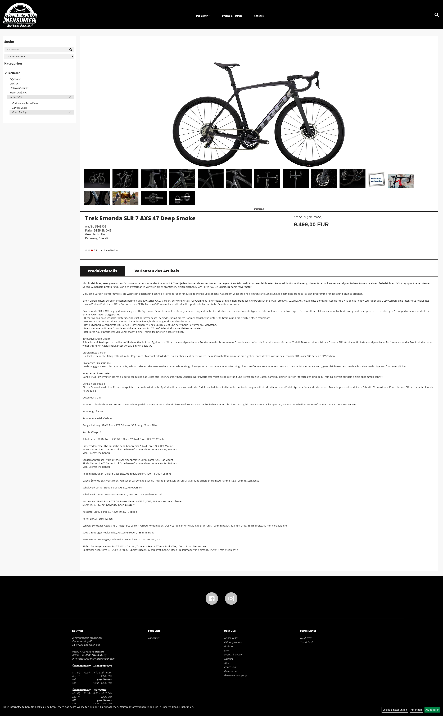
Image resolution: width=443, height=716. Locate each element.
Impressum (230, 667)
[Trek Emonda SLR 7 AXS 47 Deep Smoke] (259, 103)
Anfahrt (228, 646)
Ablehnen (416, 709)
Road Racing (19, 112)
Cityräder (15, 79)
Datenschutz (231, 671)
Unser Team (231, 638)
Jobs (226, 650)
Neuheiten (306, 638)
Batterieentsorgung (235, 675)
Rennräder (16, 97)
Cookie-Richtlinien (182, 707)
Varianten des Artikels (156, 270)
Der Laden (202, 15)
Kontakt (259, 15)
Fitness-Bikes (19, 107)
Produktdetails (102, 270)
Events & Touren (232, 15)
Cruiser (14, 83)
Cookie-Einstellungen (395, 709)
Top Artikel (306, 642)
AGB (226, 662)
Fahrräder (14, 72)
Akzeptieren (432, 709)
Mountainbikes (18, 92)
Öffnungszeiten (233, 642)
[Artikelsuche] (437, 15)
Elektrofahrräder (19, 88)
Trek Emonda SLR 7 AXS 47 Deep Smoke (140, 218)
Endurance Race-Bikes (25, 103)
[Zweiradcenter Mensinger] (20, 15)
